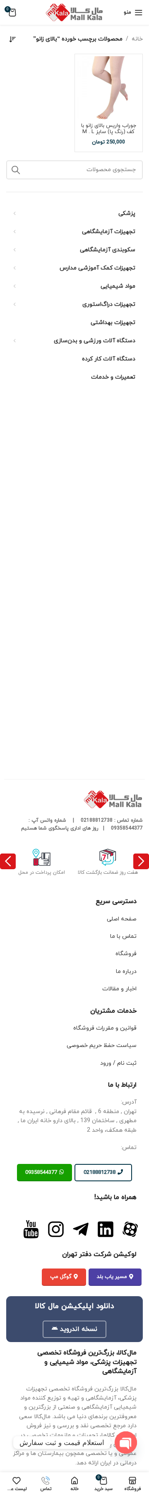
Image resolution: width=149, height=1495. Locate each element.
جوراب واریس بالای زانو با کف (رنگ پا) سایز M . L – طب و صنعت (108, 132)
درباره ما (126, 971)
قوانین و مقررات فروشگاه (105, 1028)
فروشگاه (126, 954)
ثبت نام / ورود (118, 1063)
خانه (137, 39)
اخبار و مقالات (119, 989)
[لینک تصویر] (130, 1229)
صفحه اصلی (122, 919)
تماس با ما (123, 936)
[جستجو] (15, 169)
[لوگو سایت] (74, 12)
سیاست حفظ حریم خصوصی (102, 1045)
